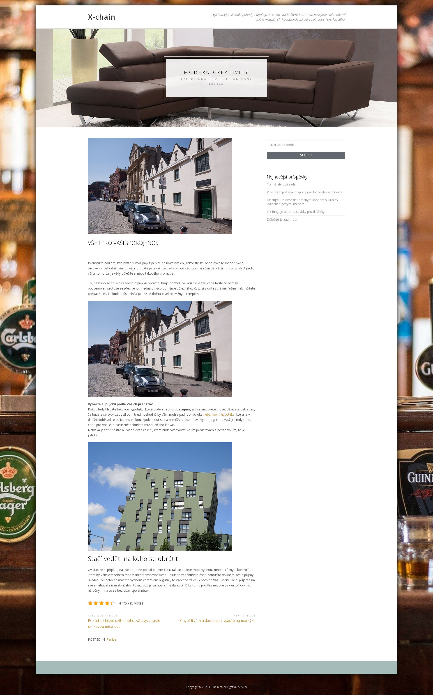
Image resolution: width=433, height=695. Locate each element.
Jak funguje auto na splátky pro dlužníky (296, 211)
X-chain (101, 17)
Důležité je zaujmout (282, 219)
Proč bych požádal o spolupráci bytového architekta (304, 192)
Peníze (111, 639)
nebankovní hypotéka (219, 414)
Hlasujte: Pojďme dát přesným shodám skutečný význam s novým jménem (302, 202)
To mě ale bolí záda (281, 184)
